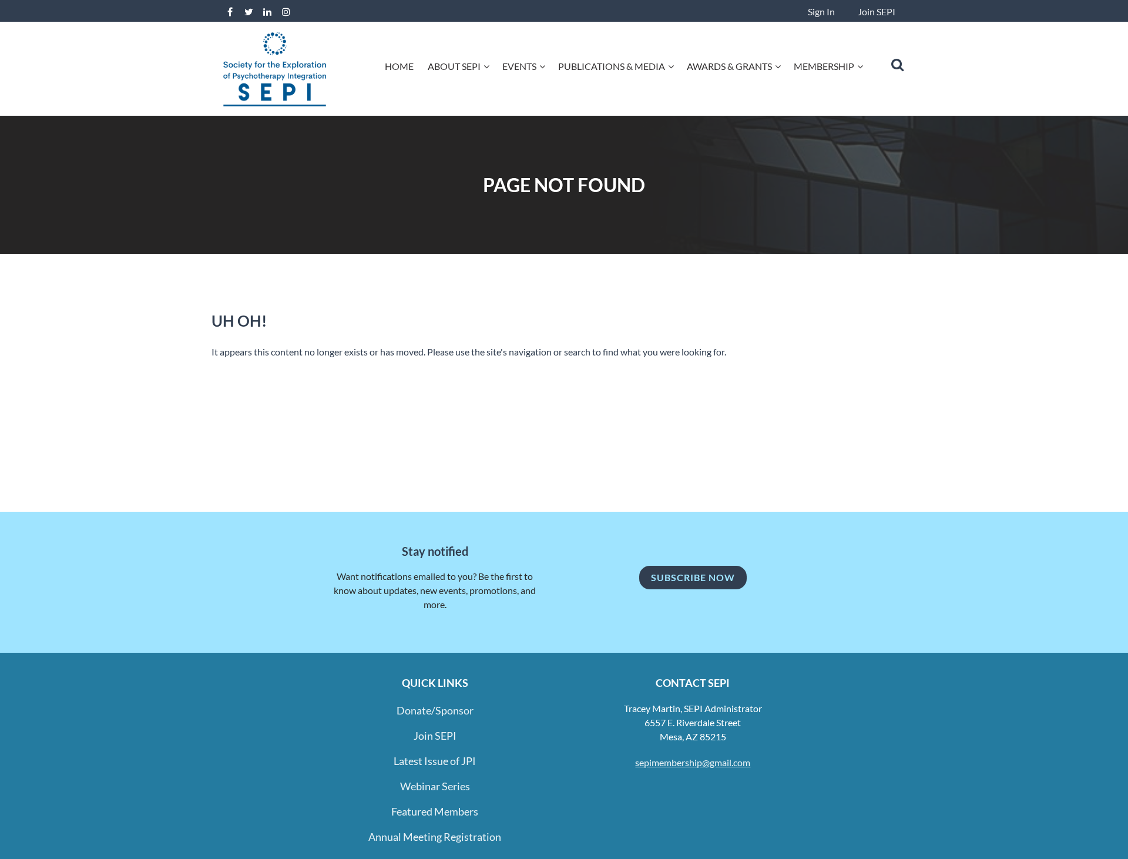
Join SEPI (876, 11)
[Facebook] (229, 11)
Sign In (821, 11)
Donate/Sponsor (435, 710)
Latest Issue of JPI (435, 760)
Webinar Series (435, 786)
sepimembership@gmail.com (692, 762)
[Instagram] (286, 11)
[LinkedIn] (267, 11)
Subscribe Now (693, 577)
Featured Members (434, 811)
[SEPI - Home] (274, 105)
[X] (248, 11)
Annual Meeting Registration (434, 836)
